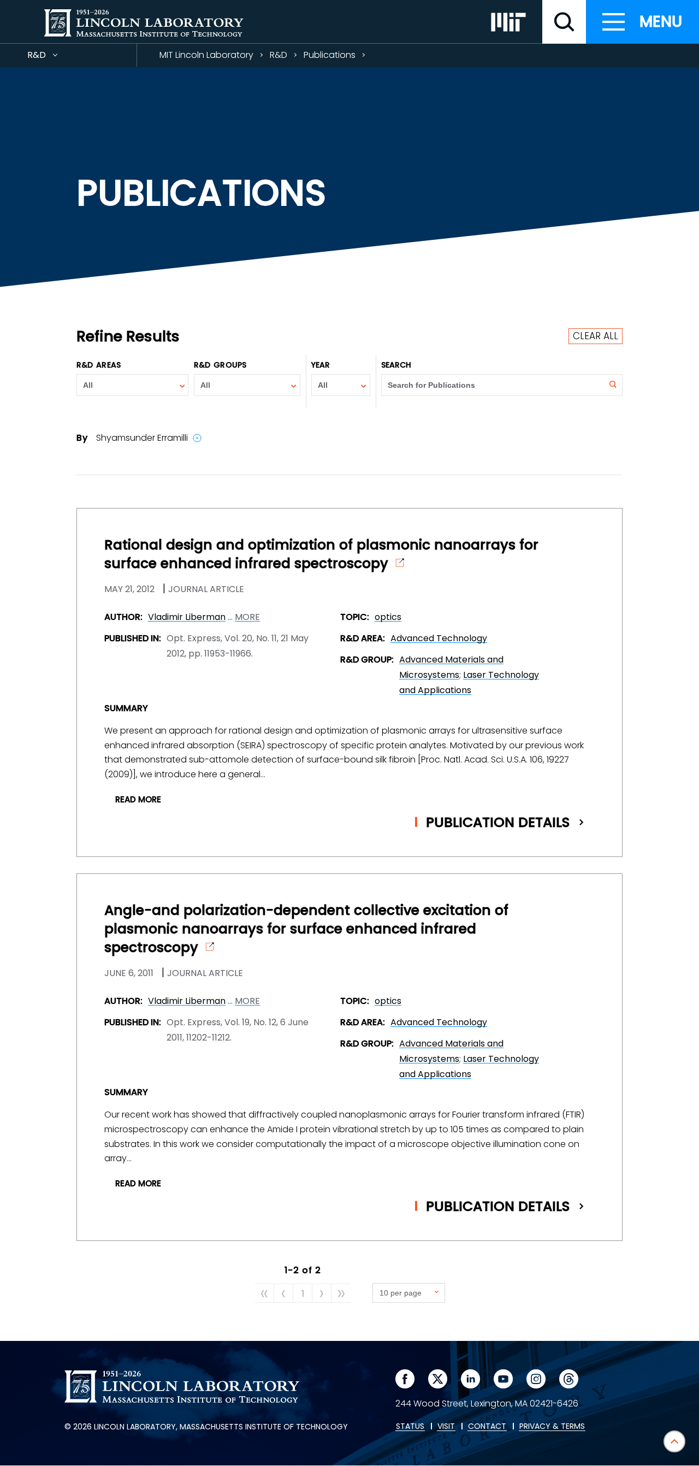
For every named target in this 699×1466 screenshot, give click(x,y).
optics (388, 617)
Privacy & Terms (552, 1426)
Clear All (595, 335)
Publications (330, 55)
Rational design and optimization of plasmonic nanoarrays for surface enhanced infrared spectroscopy (321, 554)
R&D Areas (98, 364)
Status (410, 1426)
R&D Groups (220, 364)
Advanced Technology (438, 638)
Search (396, 364)
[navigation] (642, 22)
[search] (564, 22)
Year (320, 364)
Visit (446, 1426)
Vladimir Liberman (187, 617)
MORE (247, 617)
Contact (487, 1426)
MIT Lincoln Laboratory (206, 55)
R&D (56, 58)
